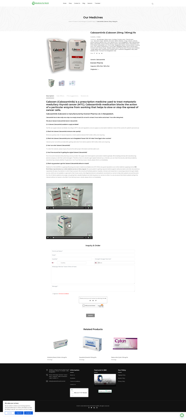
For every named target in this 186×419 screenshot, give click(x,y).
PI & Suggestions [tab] (72, 96)
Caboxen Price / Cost (104, 42)
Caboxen (130, 41)
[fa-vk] (101, 53)
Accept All (28, 413)
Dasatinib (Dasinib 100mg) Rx (87, 357)
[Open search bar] (152, 3)
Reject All (19, 413)
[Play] (48, 208)
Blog (84, 3)
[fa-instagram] (97, 408)
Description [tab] (50, 96)
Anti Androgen (100, 39)
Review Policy (121, 378)
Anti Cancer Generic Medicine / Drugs (118, 41)
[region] (19, 408)
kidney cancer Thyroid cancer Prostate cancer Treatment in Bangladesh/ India (114, 49)
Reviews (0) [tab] (84, 96)
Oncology (114, 39)
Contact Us (77, 3)
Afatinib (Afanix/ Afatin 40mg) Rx (57, 357)
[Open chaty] (182, 414)
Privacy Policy (121, 381)
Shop (70, 3)
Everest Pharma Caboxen (107, 43)
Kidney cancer (107, 39)
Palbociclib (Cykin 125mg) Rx (119, 357)
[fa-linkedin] (99, 53)
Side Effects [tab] (60, 96)
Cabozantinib (97, 43)
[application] (69, 196)
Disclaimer (72, 378)
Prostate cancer (121, 39)
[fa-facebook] (94, 53)
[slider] (68, 237)
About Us (72, 375)
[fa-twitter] (96, 53)
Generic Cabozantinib (119, 43)
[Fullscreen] (90, 208)
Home (64, 3)
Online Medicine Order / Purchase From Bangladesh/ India (113, 50)
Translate (97, 3)
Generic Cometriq (125, 45)
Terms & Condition (64, 293)
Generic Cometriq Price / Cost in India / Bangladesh (109, 46)
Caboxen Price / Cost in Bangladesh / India (120, 42)
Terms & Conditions (75, 381)
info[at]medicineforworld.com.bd (57, 381)
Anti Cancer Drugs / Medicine (101, 41)
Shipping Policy (121, 375)
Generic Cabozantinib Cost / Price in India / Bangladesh (107, 45)
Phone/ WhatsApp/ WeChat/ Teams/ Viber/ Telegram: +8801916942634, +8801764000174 (58, 376)
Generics (90, 3)
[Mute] (88, 208)
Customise (9, 413)
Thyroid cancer (129, 39)
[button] (69, 196)
